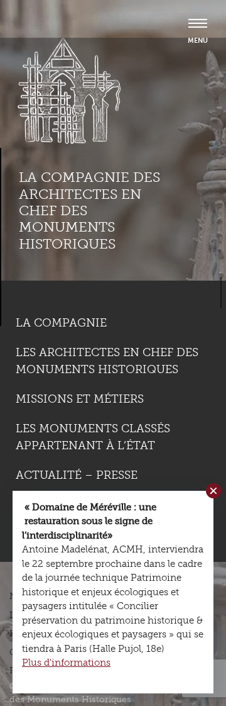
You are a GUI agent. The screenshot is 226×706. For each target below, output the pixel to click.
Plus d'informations (66, 662)
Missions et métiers (80, 399)
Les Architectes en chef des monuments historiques (107, 360)
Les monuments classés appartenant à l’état (93, 437)
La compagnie (61, 323)
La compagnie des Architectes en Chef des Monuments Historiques (89, 210)
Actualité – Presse (76, 475)
